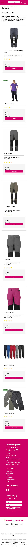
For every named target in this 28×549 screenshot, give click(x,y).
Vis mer (7, 481)
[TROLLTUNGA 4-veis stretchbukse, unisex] (14, 37)
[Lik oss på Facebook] (7, 490)
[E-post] (14, 505)
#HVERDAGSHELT (10, 479)
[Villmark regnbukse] (14, 400)
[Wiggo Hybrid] (14, 140)
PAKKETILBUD (9, 473)
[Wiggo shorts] (14, 246)
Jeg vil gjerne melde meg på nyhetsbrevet (14, 508)
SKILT (7, 475)
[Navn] (14, 502)
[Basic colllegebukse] (14, 352)
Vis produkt (14, 68)
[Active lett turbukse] (14, 90)
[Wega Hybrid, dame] (14, 193)
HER (14, 20)
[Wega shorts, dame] (14, 299)
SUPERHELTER (9, 477)
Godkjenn (14, 511)
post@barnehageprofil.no (16, 462)
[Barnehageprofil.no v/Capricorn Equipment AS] (14, 2)
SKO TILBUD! (9, 472)
